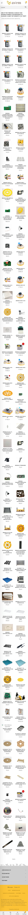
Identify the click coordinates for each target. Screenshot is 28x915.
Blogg (23, 893)
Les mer (14, 905)
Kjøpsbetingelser (16, 890)
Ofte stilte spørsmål (14, 896)
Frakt (9, 890)
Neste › (14, 859)
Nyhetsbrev (18, 893)
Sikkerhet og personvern (9, 893)
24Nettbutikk (16, 909)
